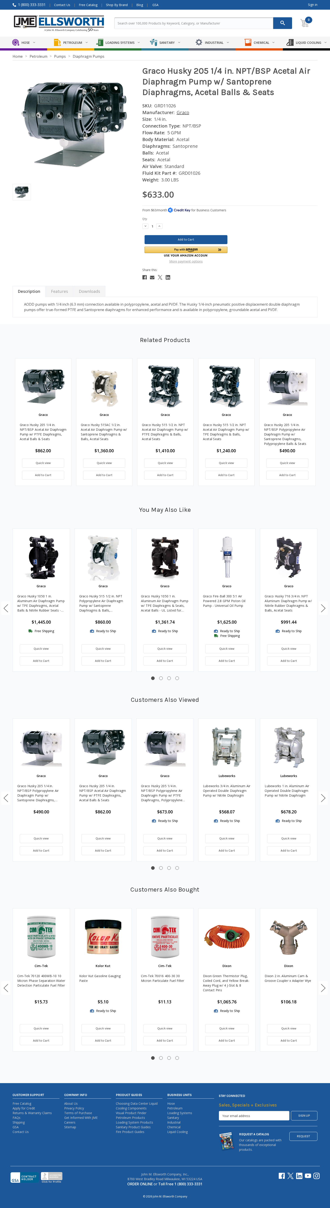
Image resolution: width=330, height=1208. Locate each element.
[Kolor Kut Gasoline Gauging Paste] (103, 937)
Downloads (89, 291)
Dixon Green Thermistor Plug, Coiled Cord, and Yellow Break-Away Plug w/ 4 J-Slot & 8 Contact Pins (226, 983)
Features (59, 291)
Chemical (173, 1127)
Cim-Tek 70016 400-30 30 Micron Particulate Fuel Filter (162, 978)
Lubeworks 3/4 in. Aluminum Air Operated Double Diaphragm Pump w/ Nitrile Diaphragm (227, 790)
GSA (155, 5)
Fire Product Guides (130, 1132)
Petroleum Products (130, 1117)
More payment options (186, 261)
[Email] (152, 277)
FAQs (16, 1117)
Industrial (173, 1122)
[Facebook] (144, 277)
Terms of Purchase (78, 1113)
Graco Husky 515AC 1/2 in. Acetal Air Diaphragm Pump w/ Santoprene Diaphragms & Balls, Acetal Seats (104, 432)
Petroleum (175, 1108)
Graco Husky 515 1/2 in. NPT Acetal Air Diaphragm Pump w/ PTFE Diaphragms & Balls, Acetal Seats (165, 432)
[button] (186, 252)
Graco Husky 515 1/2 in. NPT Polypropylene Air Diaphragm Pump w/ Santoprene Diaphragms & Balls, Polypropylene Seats (101, 603)
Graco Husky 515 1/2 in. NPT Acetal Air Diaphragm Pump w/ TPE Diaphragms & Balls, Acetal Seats (226, 432)
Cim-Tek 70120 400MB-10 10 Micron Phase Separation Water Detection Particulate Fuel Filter (41, 980)
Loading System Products (134, 1122)
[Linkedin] (168, 277)
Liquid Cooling (177, 1132)
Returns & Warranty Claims (32, 1113)
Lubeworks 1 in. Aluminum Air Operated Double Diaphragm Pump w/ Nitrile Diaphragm (287, 790)
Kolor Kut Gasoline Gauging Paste (100, 978)
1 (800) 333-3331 (32, 4)
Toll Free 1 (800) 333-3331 (180, 1183)
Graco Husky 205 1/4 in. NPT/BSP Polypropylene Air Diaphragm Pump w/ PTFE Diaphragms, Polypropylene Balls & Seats (162, 793)
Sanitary (173, 1117)
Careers (69, 1122)
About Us (71, 1103)
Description (29, 291)
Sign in (312, 4)
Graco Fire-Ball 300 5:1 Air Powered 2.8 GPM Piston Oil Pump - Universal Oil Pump (224, 601)
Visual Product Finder (131, 1113)
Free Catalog (88, 5)
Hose (171, 1103)
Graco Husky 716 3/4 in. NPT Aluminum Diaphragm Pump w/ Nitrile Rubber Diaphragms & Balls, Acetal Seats (288, 603)
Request (303, 1136)
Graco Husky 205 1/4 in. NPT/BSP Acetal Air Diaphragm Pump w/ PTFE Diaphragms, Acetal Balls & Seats (43, 432)
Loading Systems (179, 1113)
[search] (282, 23)
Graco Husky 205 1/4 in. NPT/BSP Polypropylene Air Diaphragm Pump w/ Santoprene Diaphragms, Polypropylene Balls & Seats (285, 434)
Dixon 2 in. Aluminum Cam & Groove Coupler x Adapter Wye (288, 978)
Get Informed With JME (81, 1117)
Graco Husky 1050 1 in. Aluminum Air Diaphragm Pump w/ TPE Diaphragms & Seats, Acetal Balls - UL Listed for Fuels (164, 603)
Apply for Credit (24, 1108)
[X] (160, 277)
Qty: (144, 219)
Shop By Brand (117, 5)
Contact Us (62, 5)
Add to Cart (43, 475)
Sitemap (70, 1127)
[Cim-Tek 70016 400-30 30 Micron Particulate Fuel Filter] (165, 937)
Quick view (43, 463)
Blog (139, 5)
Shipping (19, 1122)
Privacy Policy (74, 1108)
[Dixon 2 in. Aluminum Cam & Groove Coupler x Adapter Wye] (288, 937)
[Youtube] (308, 1176)
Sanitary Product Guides (133, 1127)
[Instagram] (316, 1176)
